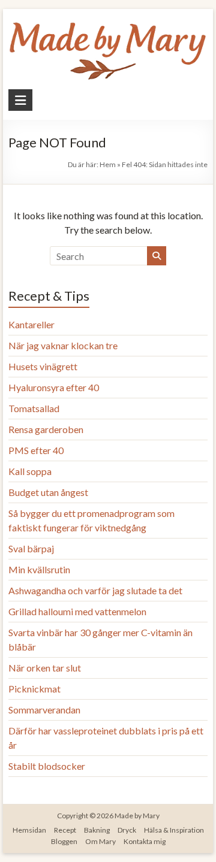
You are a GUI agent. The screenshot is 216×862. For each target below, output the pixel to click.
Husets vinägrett (42, 366)
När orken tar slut (44, 667)
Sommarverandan (44, 709)
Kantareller (31, 324)
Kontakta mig (145, 841)
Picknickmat (34, 688)
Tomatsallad (33, 408)
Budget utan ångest (48, 492)
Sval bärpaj (31, 548)
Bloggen (64, 841)
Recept (65, 829)
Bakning (97, 829)
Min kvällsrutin (39, 569)
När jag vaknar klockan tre (63, 345)
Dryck (127, 829)
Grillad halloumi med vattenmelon (77, 611)
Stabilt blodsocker (46, 766)
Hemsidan (29, 829)
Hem (108, 164)
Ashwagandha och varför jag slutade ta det (95, 590)
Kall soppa (30, 471)
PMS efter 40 (36, 450)
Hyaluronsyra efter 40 (53, 387)
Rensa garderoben (45, 429)
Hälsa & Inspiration (174, 829)
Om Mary (100, 841)
